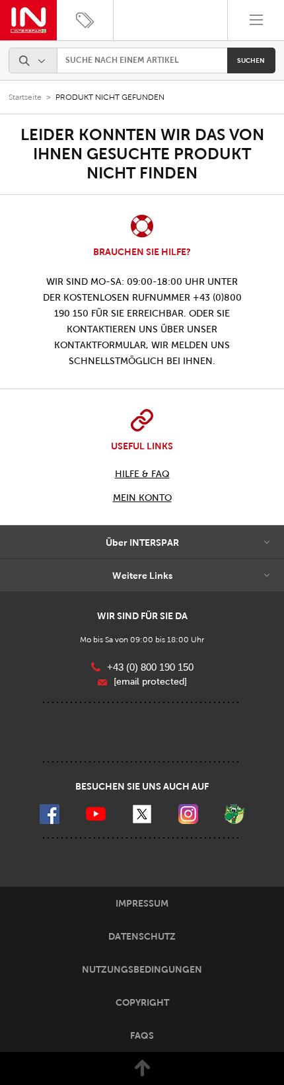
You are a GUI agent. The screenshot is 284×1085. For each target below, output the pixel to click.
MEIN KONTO (142, 498)
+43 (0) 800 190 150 (150, 667)
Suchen (251, 60)
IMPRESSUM (142, 903)
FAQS (142, 1035)
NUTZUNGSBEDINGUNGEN (142, 969)
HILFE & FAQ (142, 474)
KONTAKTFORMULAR (100, 345)
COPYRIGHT (142, 1002)
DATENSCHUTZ (142, 936)
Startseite (25, 97)
